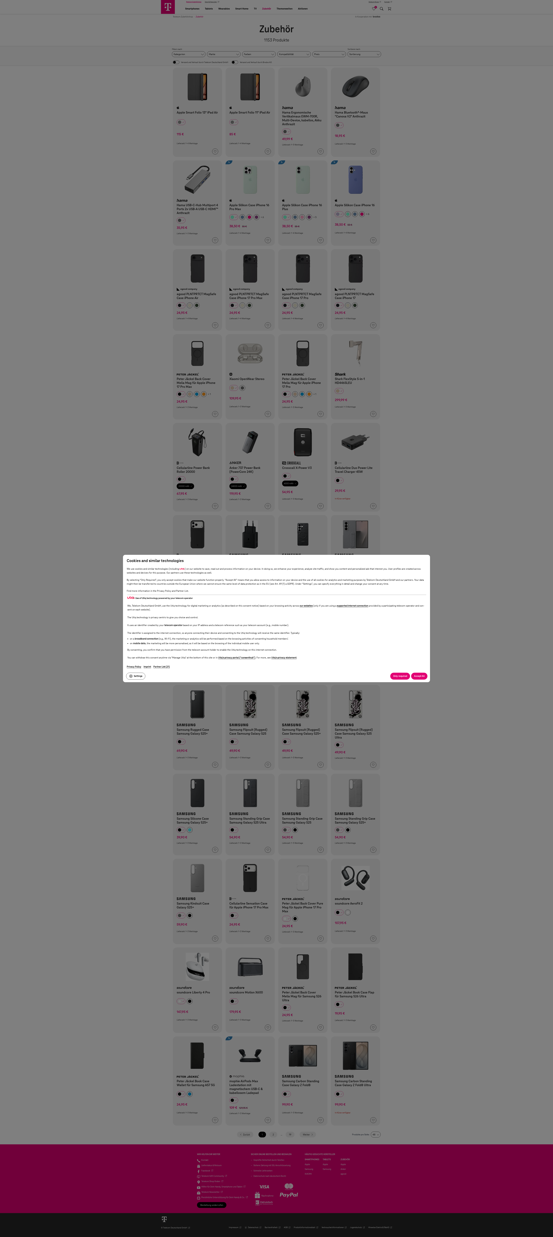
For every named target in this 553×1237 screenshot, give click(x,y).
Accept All (419, 676)
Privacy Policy (134, 666)
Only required (400, 676)
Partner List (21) (161, 666)
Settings (138, 676)
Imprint (147, 666)
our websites (306, 605)
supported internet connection (352, 605)
